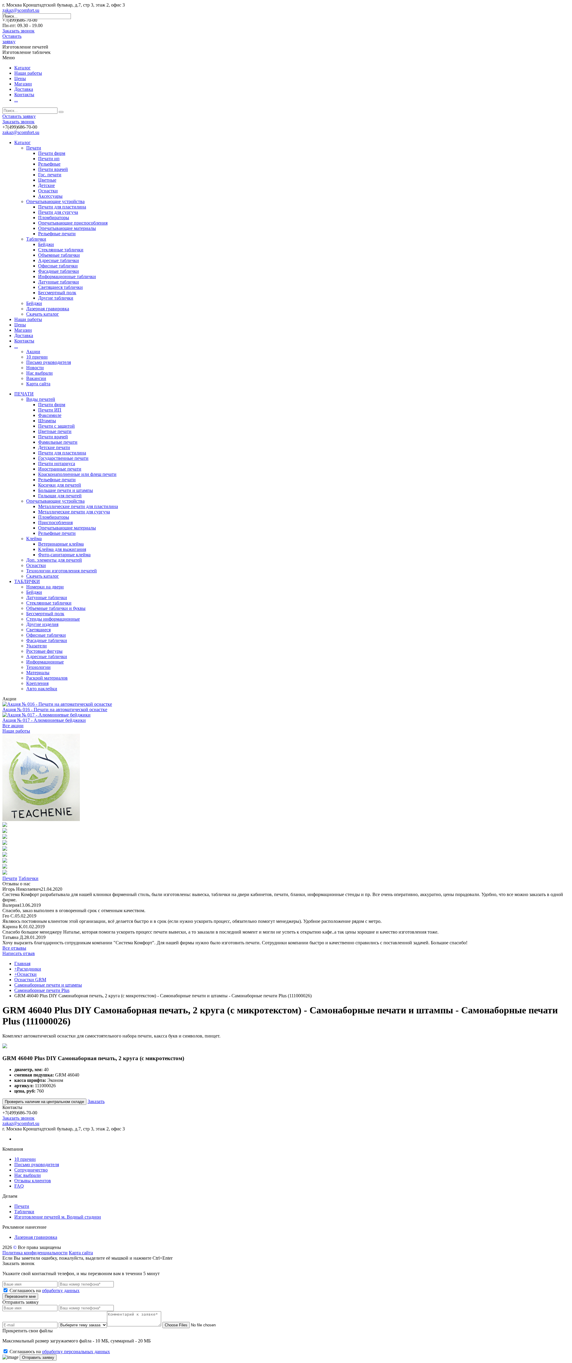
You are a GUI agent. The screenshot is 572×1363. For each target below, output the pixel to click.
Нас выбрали (39, 373)
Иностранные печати (59, 468)
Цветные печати (55, 431)
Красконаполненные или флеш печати (77, 474)
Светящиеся (38, 629)
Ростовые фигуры (44, 651)
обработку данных (61, 1290)
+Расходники (27, 968)
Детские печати (54, 447)
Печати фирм (51, 153)
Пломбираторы (53, 217)
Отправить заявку (38, 1357)
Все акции (13, 725)
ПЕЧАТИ (24, 393)
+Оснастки (25, 974)
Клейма (34, 538)
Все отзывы (14, 948)
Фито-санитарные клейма (64, 554)
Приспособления (55, 522)
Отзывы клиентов (32, 1180)
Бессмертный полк (57, 292)
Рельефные (49, 163)
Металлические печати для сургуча (74, 511)
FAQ (19, 1185)
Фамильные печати (57, 442)
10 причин (37, 356)
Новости (35, 367)
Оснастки (48, 190)
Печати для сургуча (58, 212)
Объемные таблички (59, 255)
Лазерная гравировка (47, 308)
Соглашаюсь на (45, 1290)
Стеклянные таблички (60, 249)
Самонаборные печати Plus (41, 990)
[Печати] (41, 819)
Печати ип (49, 158)
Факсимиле (49, 415)
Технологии (38, 667)
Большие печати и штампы (65, 490)
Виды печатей (40, 399)
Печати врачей (53, 169)
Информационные (45, 661)
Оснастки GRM (30, 979)
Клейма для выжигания (62, 549)
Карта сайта (38, 383)
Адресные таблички (58, 260)
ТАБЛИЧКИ (27, 581)
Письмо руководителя (48, 362)
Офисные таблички (58, 265)
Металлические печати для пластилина (78, 506)
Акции (33, 351)
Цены (20, 78)
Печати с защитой (56, 426)
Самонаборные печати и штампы (48, 984)
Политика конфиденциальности (35, 1252)
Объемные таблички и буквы (56, 608)
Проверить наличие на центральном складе (44, 1101)
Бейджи (46, 244)
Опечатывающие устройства (55, 201)
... (16, 99)
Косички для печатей (59, 484)
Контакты (24, 94)
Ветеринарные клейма (61, 543)
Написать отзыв (18, 953)
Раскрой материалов (47, 677)
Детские (46, 185)
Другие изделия (42, 624)
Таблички (36, 239)
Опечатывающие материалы (67, 228)
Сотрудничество (31, 1169)
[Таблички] (4, 825)
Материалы (37, 672)
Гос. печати (49, 174)
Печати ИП (49, 409)
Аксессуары (50, 196)
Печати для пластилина (62, 206)
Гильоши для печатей (60, 495)
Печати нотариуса (56, 463)
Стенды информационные (53, 618)
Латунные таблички (58, 281)
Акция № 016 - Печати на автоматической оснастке (54, 709)
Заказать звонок (18, 30)
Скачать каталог (42, 314)
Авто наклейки (41, 688)
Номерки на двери (45, 586)
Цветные (47, 180)
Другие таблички (55, 297)
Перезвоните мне (20, 1296)
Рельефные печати (57, 233)
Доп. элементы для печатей (54, 560)
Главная (22, 963)
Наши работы (28, 73)
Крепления (37, 683)
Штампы (47, 420)
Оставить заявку (11, 39)
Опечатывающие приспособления (73, 222)
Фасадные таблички (58, 271)
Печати (33, 147)
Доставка (23, 89)
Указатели (36, 645)
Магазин (23, 83)
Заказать (96, 1101)
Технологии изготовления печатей (61, 570)
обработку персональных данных (76, 1351)
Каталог (22, 67)
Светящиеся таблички (60, 287)
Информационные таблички (67, 276)
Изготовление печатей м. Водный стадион (57, 1216)
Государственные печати (63, 458)
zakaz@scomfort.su (20, 10)
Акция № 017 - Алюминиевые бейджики (44, 720)
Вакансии (36, 378)
